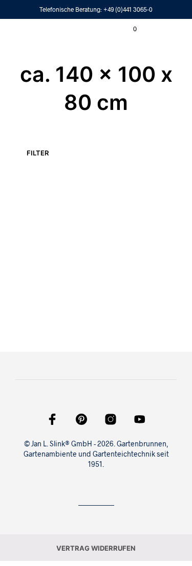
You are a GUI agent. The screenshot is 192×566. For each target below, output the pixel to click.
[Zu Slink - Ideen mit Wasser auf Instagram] (110, 419)
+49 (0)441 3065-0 (128, 9)
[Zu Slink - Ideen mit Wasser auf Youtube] (140, 419)
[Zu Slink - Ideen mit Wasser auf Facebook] (52, 419)
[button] (128, 29)
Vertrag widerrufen (96, 548)
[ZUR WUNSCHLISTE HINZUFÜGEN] (45, 234)
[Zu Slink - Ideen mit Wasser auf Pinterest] (81, 419)
